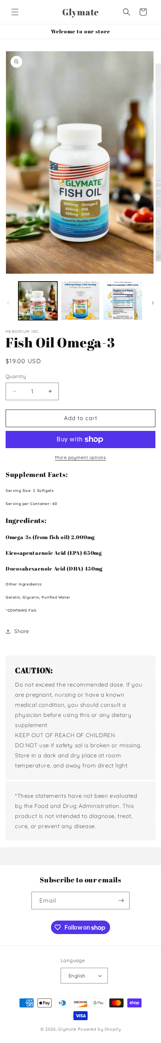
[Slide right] (153, 303)
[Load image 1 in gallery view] (37, 301)
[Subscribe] (121, 900)
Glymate (67, 1029)
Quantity (16, 376)
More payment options (80, 457)
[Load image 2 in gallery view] (80, 301)
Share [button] (21, 631)
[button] (15, 12)
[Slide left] (8, 303)
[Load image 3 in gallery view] (122, 301)
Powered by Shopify (99, 1029)
